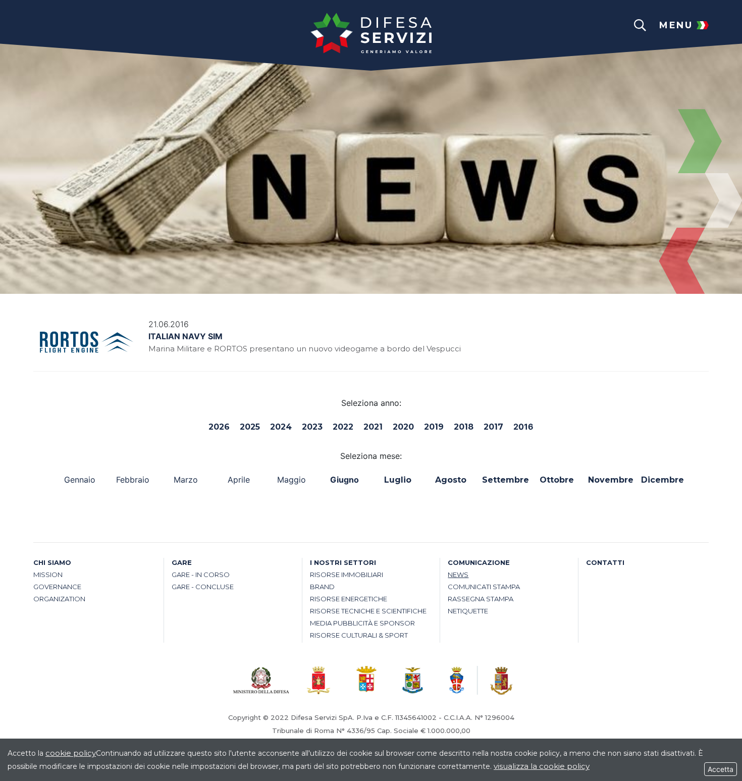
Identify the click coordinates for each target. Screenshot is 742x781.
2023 (312, 427)
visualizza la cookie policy (542, 766)
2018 (463, 427)
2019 (434, 427)
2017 (493, 427)
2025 (250, 427)
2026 (219, 427)
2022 (343, 427)
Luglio (397, 480)
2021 (373, 427)
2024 (281, 427)
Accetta (720, 769)
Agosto (450, 480)
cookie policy (70, 753)
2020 (403, 427)
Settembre (503, 480)
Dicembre (662, 480)
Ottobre (557, 480)
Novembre (609, 480)
